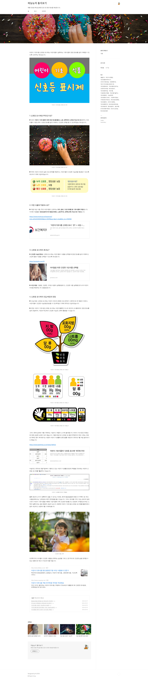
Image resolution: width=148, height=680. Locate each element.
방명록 (44, 11)
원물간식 (103, 77)
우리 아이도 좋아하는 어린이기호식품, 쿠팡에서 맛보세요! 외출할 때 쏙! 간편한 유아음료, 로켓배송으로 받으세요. (58, 586)
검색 (115, 3)
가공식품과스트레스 (105, 97)
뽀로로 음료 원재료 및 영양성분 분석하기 (42, 601)
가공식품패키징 (104, 104)
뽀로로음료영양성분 (113, 104)
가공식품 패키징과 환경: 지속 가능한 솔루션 (43, 607)
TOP (119, 674)
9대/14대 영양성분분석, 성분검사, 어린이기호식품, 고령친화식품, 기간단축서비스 (54, 574)
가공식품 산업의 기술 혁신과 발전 (40, 605)
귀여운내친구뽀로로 (105, 100)
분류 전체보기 (104, 50)
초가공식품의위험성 (105, 108)
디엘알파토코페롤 (105, 93)
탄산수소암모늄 (114, 108)
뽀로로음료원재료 (115, 100)
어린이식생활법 (109, 77)
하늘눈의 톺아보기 (37, 3)
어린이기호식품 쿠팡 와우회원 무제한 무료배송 (47, 583)
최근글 (102, 68)
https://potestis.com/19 (36, 261)
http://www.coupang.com (38, 580)
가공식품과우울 (104, 91)
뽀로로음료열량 (104, 111)
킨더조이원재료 (111, 102)
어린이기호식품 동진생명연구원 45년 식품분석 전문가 (50, 570)
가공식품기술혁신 (114, 93)
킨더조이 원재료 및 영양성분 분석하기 (41, 603)
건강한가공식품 (104, 88)
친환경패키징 (113, 82)
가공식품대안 (104, 95)
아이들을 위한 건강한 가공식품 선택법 (41, 609)
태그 (35, 11)
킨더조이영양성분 (105, 82)
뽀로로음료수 (112, 88)
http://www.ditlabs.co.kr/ (38, 568)
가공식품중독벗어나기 (106, 79)
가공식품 (111, 91)
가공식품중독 (104, 102)
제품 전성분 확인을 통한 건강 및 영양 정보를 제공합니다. (45, 647)
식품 (32, 598)
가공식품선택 (104, 106)
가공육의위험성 (114, 97)
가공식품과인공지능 (113, 86)
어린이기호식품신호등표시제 (107, 84)
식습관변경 (110, 95)
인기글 (107, 68)
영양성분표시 (111, 106)
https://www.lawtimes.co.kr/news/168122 (42, 445)
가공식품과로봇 (104, 86)
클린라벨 (117, 106)
